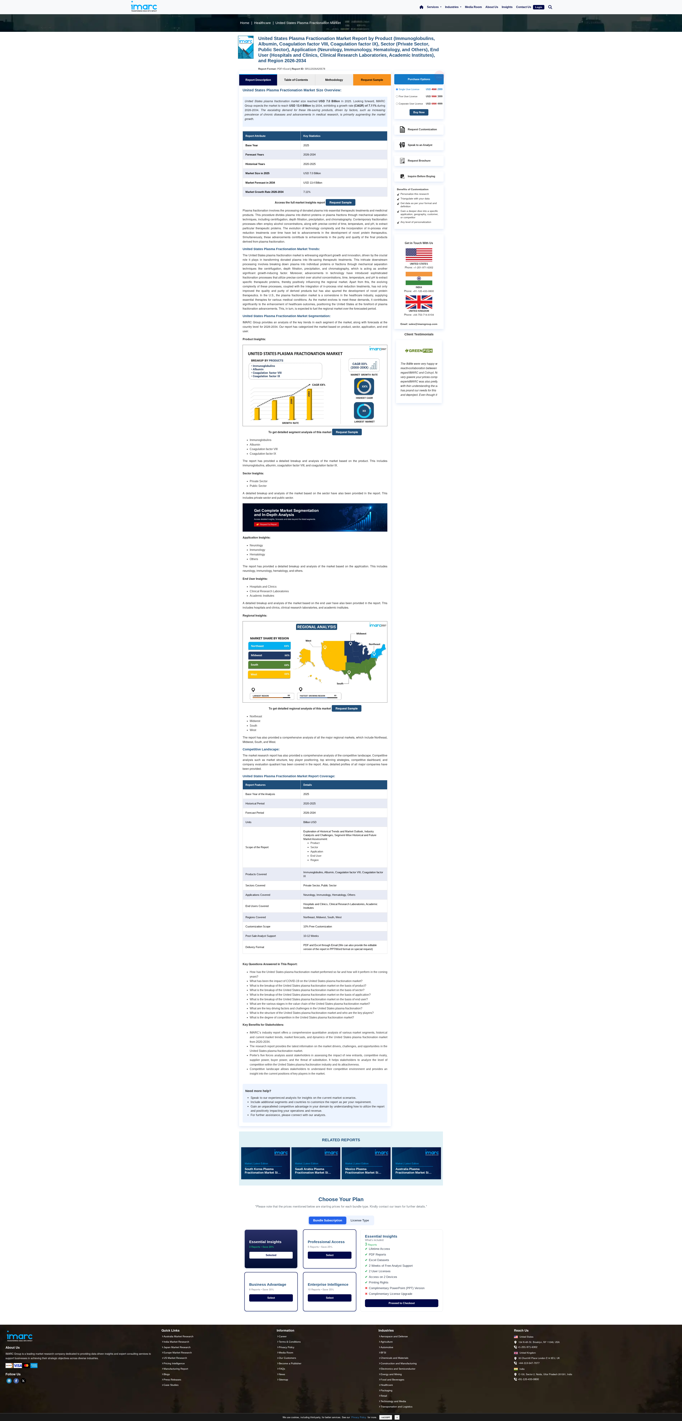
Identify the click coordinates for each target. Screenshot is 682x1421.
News (282, 1374)
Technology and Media (393, 1401)
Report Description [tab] (258, 79)
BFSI (383, 1352)
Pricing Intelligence (174, 1363)
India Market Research (176, 1341)
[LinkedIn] (9, 1380)
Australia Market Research (178, 1336)
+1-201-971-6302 (527, 1347)
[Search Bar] (550, 6)
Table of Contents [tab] (296, 79)
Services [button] (433, 7)
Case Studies (171, 1384)
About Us (491, 7)
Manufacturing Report (176, 1368)
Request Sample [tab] (372, 79)
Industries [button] (452, 7)
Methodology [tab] (334, 79)
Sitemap (283, 1379)
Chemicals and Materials (394, 1357)
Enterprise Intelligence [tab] (328, 1286)
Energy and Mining (391, 1374)
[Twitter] (23, 1380)
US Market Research (175, 1357)
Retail (384, 1395)
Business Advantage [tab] (267, 1286)
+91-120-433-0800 (528, 1379)
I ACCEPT (385, 1417)
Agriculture (387, 1341)
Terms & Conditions (290, 1341)
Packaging (386, 1390)
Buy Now (419, 112)
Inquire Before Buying (421, 176)
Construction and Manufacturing (399, 1363)
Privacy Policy (358, 1417)
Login (538, 7)
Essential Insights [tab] (265, 1244)
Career (283, 1336)
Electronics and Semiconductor (398, 1368)
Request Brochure (419, 160)
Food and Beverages (392, 1379)
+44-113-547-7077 (529, 1363)
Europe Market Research (178, 1352)
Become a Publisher (290, 1363)
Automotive (387, 1347)
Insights (507, 7)
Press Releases (172, 1379)
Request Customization (422, 129)
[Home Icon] (421, 7)
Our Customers (287, 1357)
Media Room (473, 7)
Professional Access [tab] (326, 1244)
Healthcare (387, 1384)
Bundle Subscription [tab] (327, 1220)
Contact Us (523, 7)
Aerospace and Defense (394, 1336)
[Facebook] (16, 1380)
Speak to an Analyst (420, 144)
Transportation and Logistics (396, 1406)
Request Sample (340, 202)
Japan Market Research (177, 1347)
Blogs (167, 1374)
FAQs (282, 1368)
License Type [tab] (360, 1220)
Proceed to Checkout (402, 1303)
